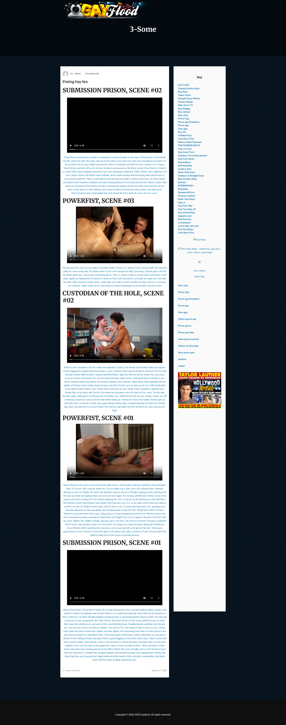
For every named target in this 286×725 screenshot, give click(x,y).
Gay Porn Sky (185, 205)
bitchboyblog (185, 165)
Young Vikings (185, 102)
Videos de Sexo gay (188, 346)
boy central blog (186, 212)
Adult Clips (199, 276)
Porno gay (183, 125)
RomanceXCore (186, 192)
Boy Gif (182, 132)
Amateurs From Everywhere (192, 155)
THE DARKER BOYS (189, 145)
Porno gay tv (184, 325)
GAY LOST (183, 85)
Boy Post (183, 91)
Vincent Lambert (186, 195)
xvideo (181, 366)
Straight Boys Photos (189, 98)
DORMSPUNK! (186, 185)
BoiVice (182, 182)
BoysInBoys (184, 162)
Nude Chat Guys (186, 172)
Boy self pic (184, 112)
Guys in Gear (185, 149)
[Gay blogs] (199, 239)
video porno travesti (188, 339)
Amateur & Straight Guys (191, 175)
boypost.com (185, 216)
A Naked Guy (185, 135)
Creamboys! (184, 222)
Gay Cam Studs (186, 159)
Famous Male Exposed (190, 142)
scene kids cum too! (188, 226)
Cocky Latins (185, 169)
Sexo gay (183, 128)
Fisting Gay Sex (75, 82)
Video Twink (184, 95)
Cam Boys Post (186, 138)
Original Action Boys (189, 88)
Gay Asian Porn (186, 152)
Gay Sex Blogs (185, 229)
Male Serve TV (185, 105)
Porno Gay (183, 118)
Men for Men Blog (187, 179)
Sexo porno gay (186, 352)
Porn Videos (200, 270)
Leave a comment (72, 671)
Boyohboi (183, 189)
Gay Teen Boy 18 (186, 209)
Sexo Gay (183, 115)
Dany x (181, 202)
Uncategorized (92, 73)
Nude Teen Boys (186, 199)
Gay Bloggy (184, 108)
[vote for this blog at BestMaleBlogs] (199, 250)
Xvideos (182, 359)
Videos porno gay (187, 319)
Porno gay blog (186, 332)
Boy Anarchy (184, 219)
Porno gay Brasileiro (188, 122)
